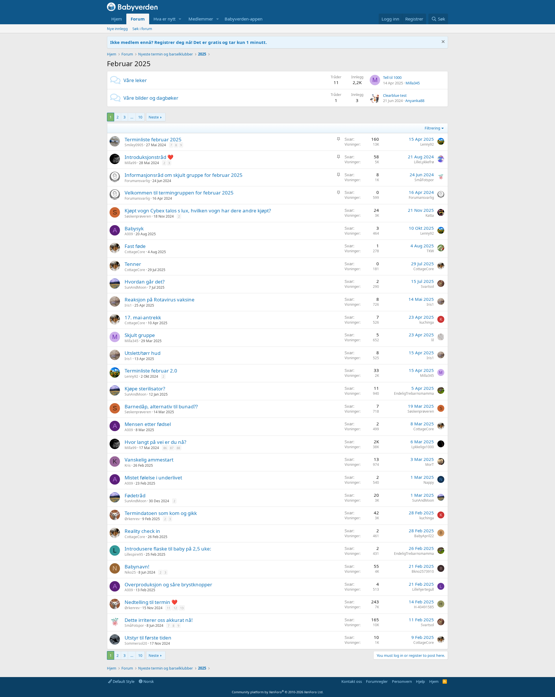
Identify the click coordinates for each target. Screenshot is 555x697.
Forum (138, 19)
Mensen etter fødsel (148, 424)
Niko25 (130, 572)
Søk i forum (142, 28)
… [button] (131, 117)
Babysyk (134, 228)
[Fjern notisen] (442, 42)
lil (432, 340)
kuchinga (426, 322)
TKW (430, 251)
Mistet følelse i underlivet (153, 477)
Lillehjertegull (423, 589)
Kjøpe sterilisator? (145, 388)
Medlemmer (200, 19)
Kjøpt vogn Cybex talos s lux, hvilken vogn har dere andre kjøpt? (198, 210)
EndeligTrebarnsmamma (414, 393)
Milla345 (413, 83)
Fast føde (135, 246)
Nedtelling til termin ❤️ (151, 602)
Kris (128, 465)
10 (140, 117)
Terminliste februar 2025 (153, 139)
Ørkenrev (132, 518)
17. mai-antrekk (143, 317)
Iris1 (128, 305)
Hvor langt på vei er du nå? (155, 442)
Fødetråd (135, 495)
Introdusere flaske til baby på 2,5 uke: (168, 548)
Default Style (123, 681)
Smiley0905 (134, 144)
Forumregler (377, 681)
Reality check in (142, 531)
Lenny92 (427, 144)
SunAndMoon (135, 287)
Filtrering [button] (432, 128)
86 (165, 448)
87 (171, 448)
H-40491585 (424, 607)
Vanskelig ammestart (149, 459)
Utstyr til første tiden (148, 637)
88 (178, 448)
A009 (129, 233)
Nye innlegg (117, 28)
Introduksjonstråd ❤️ (149, 157)
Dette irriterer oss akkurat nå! (159, 620)
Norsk (148, 681)
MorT (429, 464)
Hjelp (420, 681)
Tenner (133, 264)
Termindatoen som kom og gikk (161, 513)
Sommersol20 (136, 643)
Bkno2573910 (423, 571)
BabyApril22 (424, 535)
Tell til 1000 (392, 77)
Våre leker (135, 80)
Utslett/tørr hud (142, 353)
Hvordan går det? (144, 281)
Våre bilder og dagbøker (150, 97)
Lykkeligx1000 (422, 446)
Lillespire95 (134, 554)
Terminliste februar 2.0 (151, 370)
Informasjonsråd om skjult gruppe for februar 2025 (184, 175)
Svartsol (427, 286)
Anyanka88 (414, 100)
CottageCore (135, 251)
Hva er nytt (164, 19)
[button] (180, 19)
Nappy (428, 482)
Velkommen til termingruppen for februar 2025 (179, 192)
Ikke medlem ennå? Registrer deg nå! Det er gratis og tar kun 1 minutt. (188, 42)
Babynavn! (137, 566)
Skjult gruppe (140, 335)
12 (175, 608)
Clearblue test (395, 95)
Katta (430, 215)
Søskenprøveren (138, 216)
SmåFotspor (424, 179)
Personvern (402, 681)
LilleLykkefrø (424, 162)
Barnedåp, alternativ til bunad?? (161, 406)
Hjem (116, 19)
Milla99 (130, 162)
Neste (154, 117)
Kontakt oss (351, 681)
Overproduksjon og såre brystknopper (168, 584)
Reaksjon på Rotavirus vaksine (160, 299)
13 (182, 608)
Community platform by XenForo (277, 692)
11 (168, 608)
